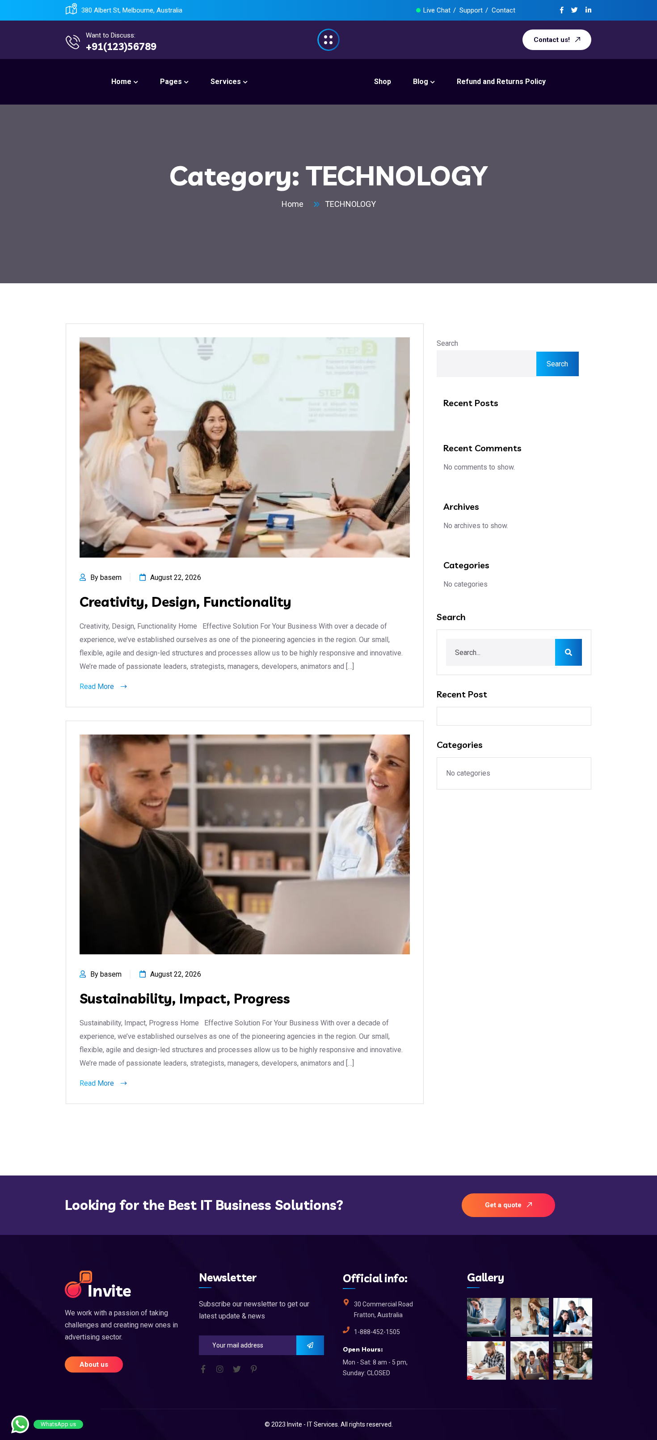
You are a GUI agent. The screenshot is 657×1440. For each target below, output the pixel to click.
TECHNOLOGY (350, 204)
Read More (98, 686)
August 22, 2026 (175, 577)
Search (447, 343)
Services (326, 1424)
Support (471, 10)
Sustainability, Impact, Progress (185, 998)
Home (294, 204)
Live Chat (437, 10)
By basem (106, 577)
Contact (503, 10)
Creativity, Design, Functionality (185, 601)
